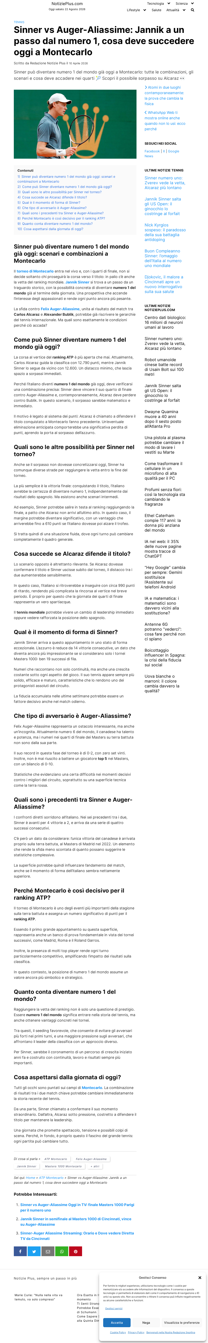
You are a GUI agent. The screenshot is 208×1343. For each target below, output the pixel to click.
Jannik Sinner (26, 1166)
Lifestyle (133, 10)
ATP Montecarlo (55, 1159)
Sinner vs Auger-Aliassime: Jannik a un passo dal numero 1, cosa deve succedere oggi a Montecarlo (104, 40)
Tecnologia (155, 3)
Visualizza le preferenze (182, 1323)
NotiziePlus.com (67, 4)
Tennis (19, 22)
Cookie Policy (118, 1332)
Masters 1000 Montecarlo (63, 1166)
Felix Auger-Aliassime (60, 309)
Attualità (172, 10)
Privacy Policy (136, 1332)
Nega (146, 1323)
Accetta (117, 1323)
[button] (200, 1278)
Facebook (152, 151)
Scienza (182, 3)
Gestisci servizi (113, 1308)
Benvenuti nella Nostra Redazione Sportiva (170, 1332)
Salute (156, 10)
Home (30, 1178)
